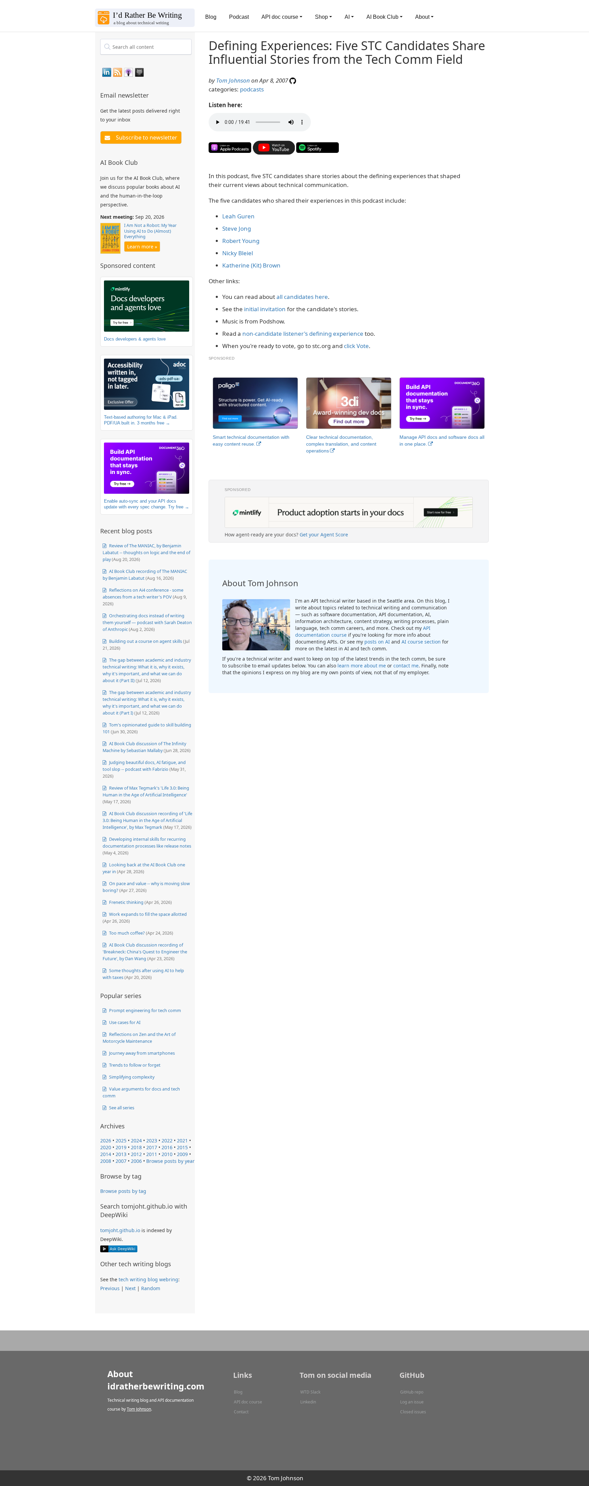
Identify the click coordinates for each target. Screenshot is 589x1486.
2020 (105, 1147)
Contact (241, 1412)
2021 (182, 1140)
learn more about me (361, 665)
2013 (121, 1154)
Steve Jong (236, 228)
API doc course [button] (279, 17)
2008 (105, 1161)
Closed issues (413, 1412)
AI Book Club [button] (382, 17)
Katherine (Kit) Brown (251, 265)
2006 (136, 1161)
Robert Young (240, 241)
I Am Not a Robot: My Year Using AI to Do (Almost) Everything (150, 231)
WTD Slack (310, 1392)
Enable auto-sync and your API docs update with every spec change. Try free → (146, 504)
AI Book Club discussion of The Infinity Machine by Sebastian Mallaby (144, 746)
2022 (167, 1140)
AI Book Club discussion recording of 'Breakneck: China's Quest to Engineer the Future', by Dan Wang (145, 952)
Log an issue (412, 1402)
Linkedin (308, 1402)
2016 (167, 1147)
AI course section (421, 641)
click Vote (356, 346)
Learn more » (142, 246)
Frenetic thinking (126, 902)
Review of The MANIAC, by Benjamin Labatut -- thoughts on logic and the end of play (146, 552)
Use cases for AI (124, 1022)
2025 (121, 1140)
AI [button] (347, 17)
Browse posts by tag (123, 1191)
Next (130, 1288)
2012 (136, 1154)
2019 (121, 1147)
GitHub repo (411, 1392)
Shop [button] (321, 17)
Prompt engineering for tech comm (144, 1010)
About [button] (422, 17)
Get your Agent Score (324, 534)
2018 (136, 1147)
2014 (105, 1154)
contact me (406, 665)
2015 (182, 1147)
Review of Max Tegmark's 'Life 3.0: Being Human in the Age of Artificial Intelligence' (146, 791)
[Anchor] (153, 95)
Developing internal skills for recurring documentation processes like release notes (147, 842)
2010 (167, 1154)
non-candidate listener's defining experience (302, 333)
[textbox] (146, 47)
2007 (121, 1161)
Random (150, 1288)
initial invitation (265, 309)
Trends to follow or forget (134, 1065)
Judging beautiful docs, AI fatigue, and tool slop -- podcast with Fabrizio (144, 765)
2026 (105, 1140)
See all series (121, 1108)
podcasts (252, 89)
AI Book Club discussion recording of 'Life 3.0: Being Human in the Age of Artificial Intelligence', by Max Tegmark (147, 820)
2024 (136, 1140)
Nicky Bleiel (237, 253)
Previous (110, 1288)
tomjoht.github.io (120, 1230)
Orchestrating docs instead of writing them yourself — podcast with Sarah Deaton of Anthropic (147, 622)
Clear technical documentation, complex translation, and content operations (341, 443)
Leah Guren (238, 216)
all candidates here (302, 297)
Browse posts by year (170, 1161)
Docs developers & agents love (135, 339)
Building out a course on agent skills (145, 641)
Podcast (239, 17)
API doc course (248, 1402)
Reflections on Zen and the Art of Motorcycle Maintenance (139, 1037)
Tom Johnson (233, 80)
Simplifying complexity (131, 1077)
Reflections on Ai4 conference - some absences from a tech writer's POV (143, 593)
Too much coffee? (126, 933)
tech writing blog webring (148, 1279)
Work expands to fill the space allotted (147, 914)
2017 (151, 1147)
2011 (151, 1154)
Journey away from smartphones (141, 1053)
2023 (151, 1140)
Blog (210, 17)
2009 (182, 1154)
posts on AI (377, 641)
